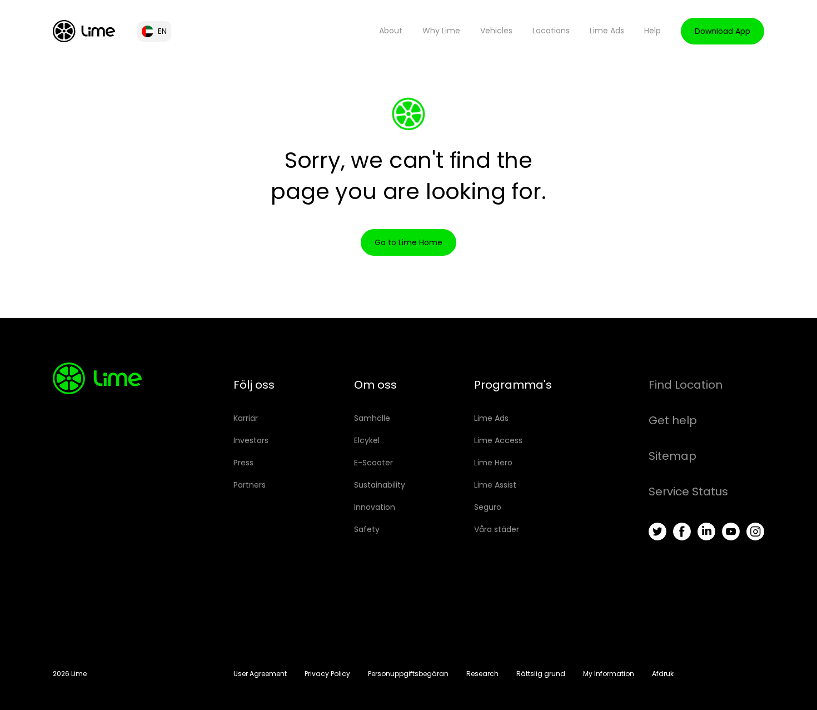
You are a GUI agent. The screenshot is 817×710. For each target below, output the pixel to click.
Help (652, 30)
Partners (249, 484)
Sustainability (379, 484)
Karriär (245, 418)
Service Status (688, 491)
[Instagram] (755, 531)
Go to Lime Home (408, 242)
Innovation (374, 507)
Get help (673, 420)
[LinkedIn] (706, 531)
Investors (250, 440)
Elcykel (367, 440)
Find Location (686, 385)
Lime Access (498, 440)
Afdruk (663, 673)
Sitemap (672, 456)
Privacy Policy (327, 673)
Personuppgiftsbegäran (408, 673)
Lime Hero (493, 462)
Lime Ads (607, 30)
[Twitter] (657, 531)
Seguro (487, 507)
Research (482, 673)
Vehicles (496, 30)
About (390, 30)
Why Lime (441, 30)
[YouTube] (731, 531)
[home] (84, 31)
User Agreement (260, 673)
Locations (551, 30)
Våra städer (496, 529)
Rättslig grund (540, 673)
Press (243, 462)
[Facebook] (682, 531)
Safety (367, 529)
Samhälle (372, 418)
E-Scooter (373, 462)
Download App (722, 31)
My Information (608, 673)
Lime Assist (495, 484)
